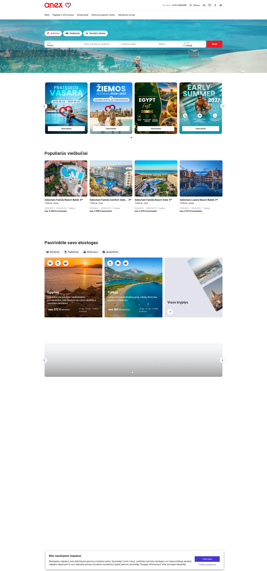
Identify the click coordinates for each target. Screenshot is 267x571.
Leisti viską (207, 559)
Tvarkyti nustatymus (207, 564)
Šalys (47, 15)
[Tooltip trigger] (204, 5)
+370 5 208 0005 (174, 5)
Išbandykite (201, 129)
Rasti (214, 44)
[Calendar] (137, 44)
